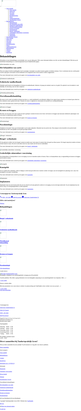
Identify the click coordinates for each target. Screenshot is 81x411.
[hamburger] (0, 6)
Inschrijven (9, 52)
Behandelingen (10, 21)
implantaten (30, 189)
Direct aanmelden (4, 347)
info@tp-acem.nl (16, 197)
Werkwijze (12, 11)
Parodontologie (13, 29)
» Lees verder (3, 280)
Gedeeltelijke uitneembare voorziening (19, 32)
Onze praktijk (9, 8)
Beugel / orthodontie (14, 31)
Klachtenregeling (13, 15)
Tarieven (8, 49)
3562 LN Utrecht (4, 310)
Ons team (11, 12)
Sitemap (2, 377)
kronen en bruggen (32, 117)
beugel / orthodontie (32, 146)
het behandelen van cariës (33, 75)
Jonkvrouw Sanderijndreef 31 (30, 197)
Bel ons (2, 403)
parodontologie (31, 132)
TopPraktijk (30, 401)
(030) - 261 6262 (5, 197)
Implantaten (12, 35)
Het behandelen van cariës (16, 24)
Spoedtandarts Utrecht (15, 20)
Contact (8, 51)
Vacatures (11, 14)
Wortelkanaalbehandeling (15, 27)
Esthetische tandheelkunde (16, 25)
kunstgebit (30, 174)
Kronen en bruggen (14, 28)
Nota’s (11, 17)
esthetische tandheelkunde (33, 89)
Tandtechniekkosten (14, 18)
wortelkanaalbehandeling (33, 103)
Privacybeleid (3, 374)
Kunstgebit (12, 34)
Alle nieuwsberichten (5, 290)
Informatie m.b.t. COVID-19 (7, 363)
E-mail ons (2, 409)
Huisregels (2, 368)
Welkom (2, 203)
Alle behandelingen (5, 268)
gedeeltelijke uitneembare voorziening (36, 160)
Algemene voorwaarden (6, 371)
